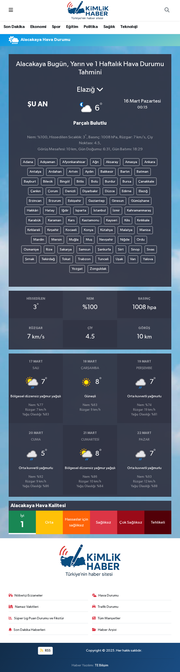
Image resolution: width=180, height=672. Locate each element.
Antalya (35, 171)
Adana (28, 162)
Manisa (144, 230)
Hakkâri (32, 210)
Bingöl (65, 181)
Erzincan (35, 201)
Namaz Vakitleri (26, 606)
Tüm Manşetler (109, 618)
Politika (91, 27)
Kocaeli (71, 230)
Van (133, 259)
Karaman (54, 220)
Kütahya (106, 230)
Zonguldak (98, 268)
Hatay (49, 210)
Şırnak (29, 259)
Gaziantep (96, 201)
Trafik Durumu (108, 606)
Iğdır (65, 210)
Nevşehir (106, 239)
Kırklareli (33, 230)
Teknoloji (128, 27)
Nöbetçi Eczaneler (29, 595)
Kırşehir (53, 230)
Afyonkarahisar (73, 162)
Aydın (89, 171)
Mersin (56, 239)
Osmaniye (31, 249)
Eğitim (72, 27)
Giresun (118, 201)
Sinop (135, 249)
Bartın (125, 171)
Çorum (53, 191)
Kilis (127, 220)
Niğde (125, 239)
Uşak (119, 259)
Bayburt (30, 181)
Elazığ (143, 191)
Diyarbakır (90, 191)
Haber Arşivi (107, 630)
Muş (89, 239)
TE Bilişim (101, 665)
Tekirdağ (48, 259)
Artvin (73, 171)
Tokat (66, 259)
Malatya (126, 230)
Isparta (80, 210)
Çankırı (35, 191)
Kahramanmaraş (139, 210)
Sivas (150, 249)
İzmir (116, 210)
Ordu (141, 239)
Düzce (110, 191)
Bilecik (48, 181)
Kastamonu (90, 220)
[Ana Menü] (11, 10)
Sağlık (109, 27)
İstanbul (100, 210)
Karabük (34, 220)
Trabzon (84, 259)
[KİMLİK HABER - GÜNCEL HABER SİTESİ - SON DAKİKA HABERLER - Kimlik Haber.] (88, 10)
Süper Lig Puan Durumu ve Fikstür (39, 618)
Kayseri (111, 220)
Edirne (126, 191)
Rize (49, 249)
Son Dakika (14, 27)
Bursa (127, 181)
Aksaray (112, 162)
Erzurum (55, 201)
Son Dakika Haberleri (29, 630)
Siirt (121, 249)
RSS (47, 650)
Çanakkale (146, 181)
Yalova (148, 259)
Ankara (149, 162)
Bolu (94, 181)
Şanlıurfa (104, 249)
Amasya (131, 162)
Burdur (110, 181)
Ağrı (95, 162)
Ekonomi (38, 27)
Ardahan (55, 171)
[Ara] (166, 11)
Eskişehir (74, 201)
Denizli (70, 191)
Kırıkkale (143, 220)
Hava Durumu (108, 595)
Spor (56, 27)
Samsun (84, 249)
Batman (142, 171)
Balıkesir (107, 171)
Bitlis (80, 181)
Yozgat (77, 268)
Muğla (74, 239)
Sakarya (66, 249)
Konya (88, 230)
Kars (71, 220)
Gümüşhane (140, 201)
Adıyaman (47, 162)
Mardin (38, 239)
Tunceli (103, 259)
